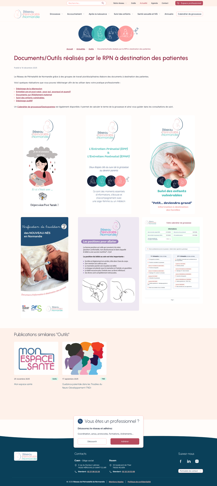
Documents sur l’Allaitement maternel (34, 94)
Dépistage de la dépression (29, 88)
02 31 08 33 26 (93, 471)
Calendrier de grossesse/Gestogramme (36, 106)
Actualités (80, 49)
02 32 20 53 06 (128, 471)
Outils (91, 49)
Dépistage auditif (24, 100)
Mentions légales (116, 482)
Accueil (70, 49)
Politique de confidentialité (139, 482)
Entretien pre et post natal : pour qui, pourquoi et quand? (43, 91)
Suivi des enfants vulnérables (30, 97)
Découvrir (92, 441)
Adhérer (125, 441)
